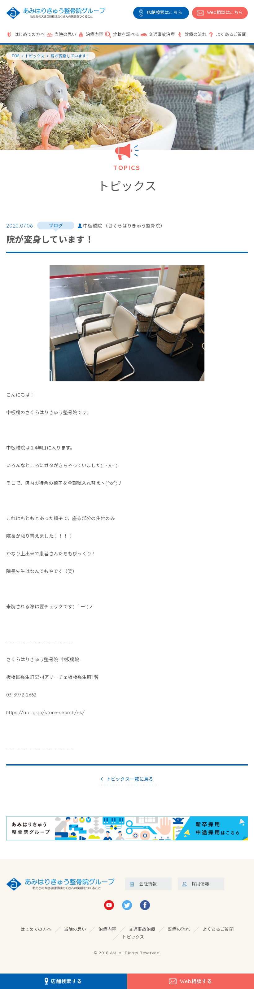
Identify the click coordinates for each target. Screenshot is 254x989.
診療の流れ (195, 34)
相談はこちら (225, 12)
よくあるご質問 (231, 34)
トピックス (133, 937)
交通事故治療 (162, 34)
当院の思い (65, 34)
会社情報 (148, 884)
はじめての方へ (29, 34)
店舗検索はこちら (164, 12)
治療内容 (94, 34)
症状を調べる (126, 34)
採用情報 (200, 884)
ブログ (56, 225)
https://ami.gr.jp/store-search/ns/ (45, 712)
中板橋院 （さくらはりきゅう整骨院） (124, 226)
